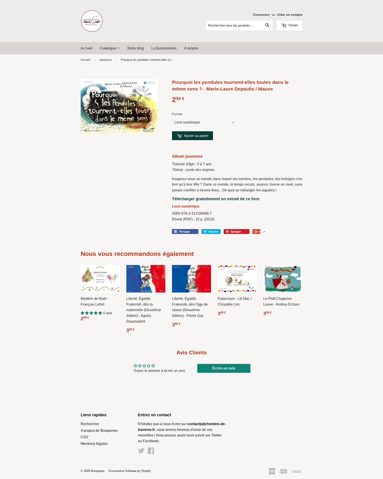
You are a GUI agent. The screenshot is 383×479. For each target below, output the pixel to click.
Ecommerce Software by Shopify (130, 471)
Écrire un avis (223, 368)
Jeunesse (105, 59)
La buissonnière (164, 48)
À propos (191, 48)
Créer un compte (289, 14)
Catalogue (108, 48)
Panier (293, 25)
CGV (84, 437)
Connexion (261, 14)
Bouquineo (97, 471)
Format (177, 114)
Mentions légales (94, 444)
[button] (92, 313)
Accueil (86, 48)
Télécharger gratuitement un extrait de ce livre (216, 199)
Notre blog (135, 48)
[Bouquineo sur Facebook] (151, 452)
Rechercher (90, 424)
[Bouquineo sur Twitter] (141, 452)
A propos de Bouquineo (99, 430)
